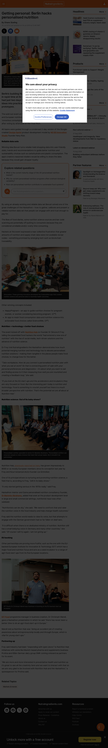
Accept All (61, 117)
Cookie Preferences (43, 117)
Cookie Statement (67, 110)
